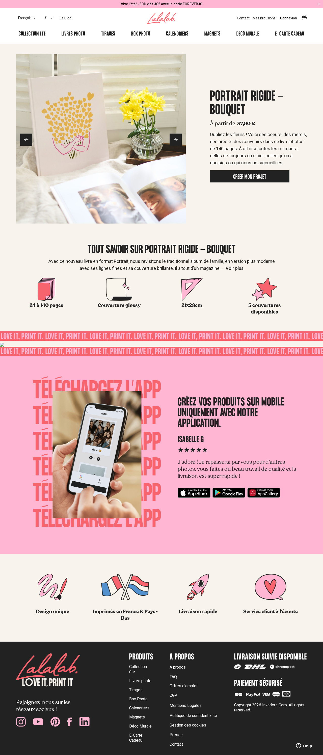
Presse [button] (176, 734)
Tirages (108, 34)
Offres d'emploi (183, 685)
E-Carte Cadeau (289, 34)
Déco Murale (247, 34)
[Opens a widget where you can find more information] (304, 746)
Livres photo (73, 34)
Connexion (288, 18)
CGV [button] (173, 695)
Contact (243, 18)
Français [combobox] (25, 18)
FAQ (173, 676)
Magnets (212, 34)
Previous (26, 140)
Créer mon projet (249, 177)
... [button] (232, 268)
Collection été (32, 34)
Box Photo (140, 34)
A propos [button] (178, 667)
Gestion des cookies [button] (188, 725)
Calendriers (177, 34)
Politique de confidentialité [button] (193, 715)
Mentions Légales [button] (186, 705)
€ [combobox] (46, 18)
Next (176, 140)
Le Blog (65, 18)
